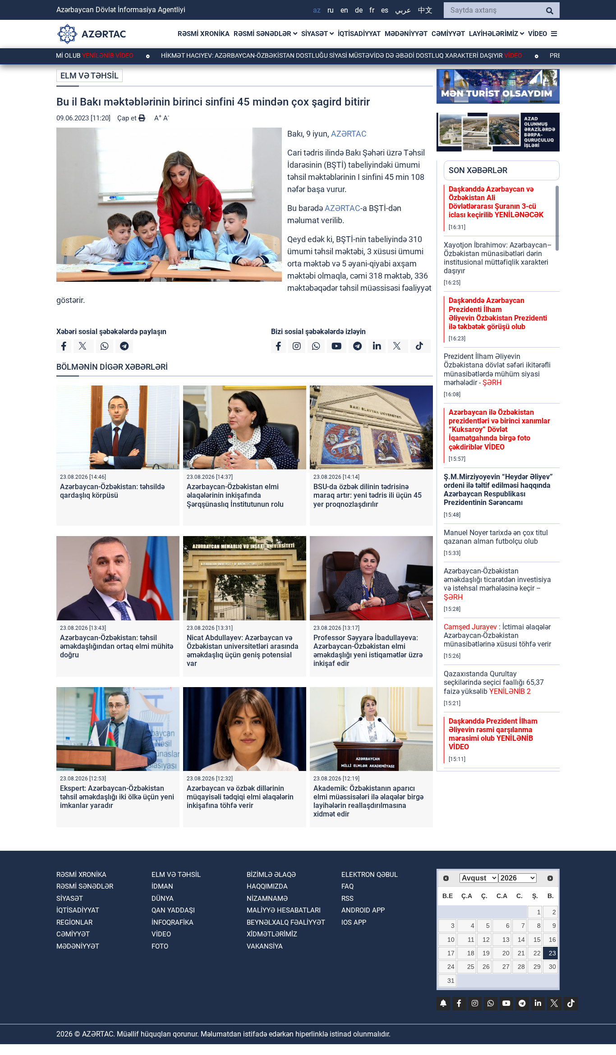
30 (552, 966)
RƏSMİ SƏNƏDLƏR (263, 34)
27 (506, 966)
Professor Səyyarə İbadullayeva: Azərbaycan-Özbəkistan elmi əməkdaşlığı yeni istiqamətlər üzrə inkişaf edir (368, 650)
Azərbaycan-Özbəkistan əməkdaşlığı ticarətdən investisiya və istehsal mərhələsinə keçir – (497, 584)
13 (506, 939)
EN (344, 10)
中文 (425, 10)
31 (451, 980)
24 (451, 966)
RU (330, 10)
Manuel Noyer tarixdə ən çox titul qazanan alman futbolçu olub (496, 537)
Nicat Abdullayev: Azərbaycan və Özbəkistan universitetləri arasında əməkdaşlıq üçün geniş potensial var (243, 650)
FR (371, 10)
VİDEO (537, 34)
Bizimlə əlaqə (271, 875)
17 (451, 953)
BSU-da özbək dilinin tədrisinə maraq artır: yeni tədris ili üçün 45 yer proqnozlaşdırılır (367, 495)
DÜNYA (163, 898)
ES (384, 10)
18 (470, 953)
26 (486, 966)
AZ (317, 10)
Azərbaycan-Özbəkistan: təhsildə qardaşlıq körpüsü (112, 491)
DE (359, 10)
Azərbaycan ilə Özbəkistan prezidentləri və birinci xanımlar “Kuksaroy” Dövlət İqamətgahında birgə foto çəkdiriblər (499, 429)
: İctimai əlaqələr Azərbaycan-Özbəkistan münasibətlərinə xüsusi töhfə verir (497, 635)
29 (537, 966)
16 (552, 939)
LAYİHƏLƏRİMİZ (494, 34)
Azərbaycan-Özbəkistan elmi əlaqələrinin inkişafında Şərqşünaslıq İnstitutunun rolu (235, 495)
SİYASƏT (315, 34)
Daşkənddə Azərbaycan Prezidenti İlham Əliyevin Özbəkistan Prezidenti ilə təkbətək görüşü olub (498, 313)
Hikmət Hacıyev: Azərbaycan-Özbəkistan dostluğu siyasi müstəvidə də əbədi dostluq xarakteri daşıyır (302, 55)
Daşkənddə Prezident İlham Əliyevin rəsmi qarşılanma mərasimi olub (493, 734)
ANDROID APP (363, 910)
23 (552, 953)
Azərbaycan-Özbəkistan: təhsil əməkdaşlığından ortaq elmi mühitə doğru (116, 646)
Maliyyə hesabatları (284, 910)
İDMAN (162, 886)
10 (451, 939)
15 (537, 939)
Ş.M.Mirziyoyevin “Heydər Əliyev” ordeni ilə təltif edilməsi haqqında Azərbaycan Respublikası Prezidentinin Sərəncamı (498, 489)
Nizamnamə (267, 898)
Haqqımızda (267, 886)
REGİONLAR (74, 922)
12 (486, 939)
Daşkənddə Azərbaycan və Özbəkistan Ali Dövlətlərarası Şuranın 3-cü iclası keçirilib (496, 202)
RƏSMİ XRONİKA (204, 34)
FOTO (160, 946)
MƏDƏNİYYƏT (406, 34)
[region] (502, 478)
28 (521, 966)
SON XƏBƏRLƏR (478, 170)
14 (521, 939)
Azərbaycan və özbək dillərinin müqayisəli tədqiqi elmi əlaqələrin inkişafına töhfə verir (240, 797)
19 (486, 953)
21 (521, 953)
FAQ (347, 886)
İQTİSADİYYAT (359, 34)
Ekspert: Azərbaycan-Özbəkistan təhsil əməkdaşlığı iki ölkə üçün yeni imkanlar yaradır (117, 797)
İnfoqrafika (172, 922)
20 (506, 953)
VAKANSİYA (265, 946)
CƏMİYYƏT (448, 34)
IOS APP (353, 922)
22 (537, 953)
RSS (347, 898)
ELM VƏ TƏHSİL (89, 75)
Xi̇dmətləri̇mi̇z (272, 934)
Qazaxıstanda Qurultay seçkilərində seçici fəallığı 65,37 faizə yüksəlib (494, 682)
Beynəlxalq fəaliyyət (286, 922)
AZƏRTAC (349, 133)
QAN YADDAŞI (173, 910)
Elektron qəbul (369, 875)
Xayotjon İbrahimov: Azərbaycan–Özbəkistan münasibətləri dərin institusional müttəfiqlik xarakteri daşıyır (498, 258)
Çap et (127, 118)
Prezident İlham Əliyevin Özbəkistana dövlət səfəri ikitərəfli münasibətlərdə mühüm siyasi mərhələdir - (497, 369)
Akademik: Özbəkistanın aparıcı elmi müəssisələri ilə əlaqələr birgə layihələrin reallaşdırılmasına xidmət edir (368, 801)
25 (470, 966)
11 (471, 939)
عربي (403, 10)
